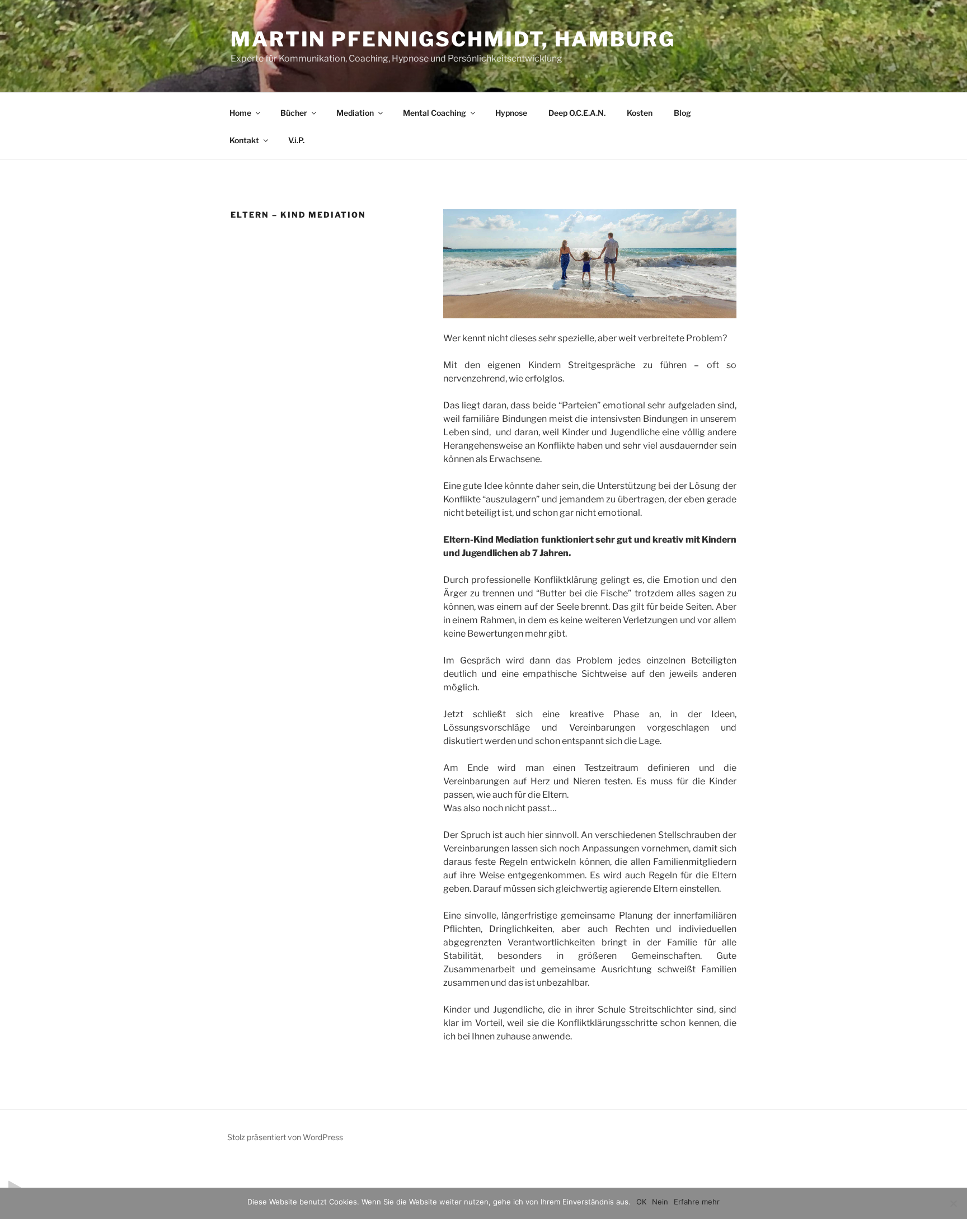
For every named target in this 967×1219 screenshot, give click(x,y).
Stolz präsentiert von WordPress (285, 1137)
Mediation (355, 112)
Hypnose (511, 112)
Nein (660, 1201)
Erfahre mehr (697, 1201)
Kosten (640, 112)
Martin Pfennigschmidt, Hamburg (453, 39)
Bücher (293, 112)
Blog (682, 112)
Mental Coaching (434, 112)
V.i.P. (296, 140)
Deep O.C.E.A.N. (576, 112)
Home (240, 112)
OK (641, 1201)
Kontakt (244, 140)
